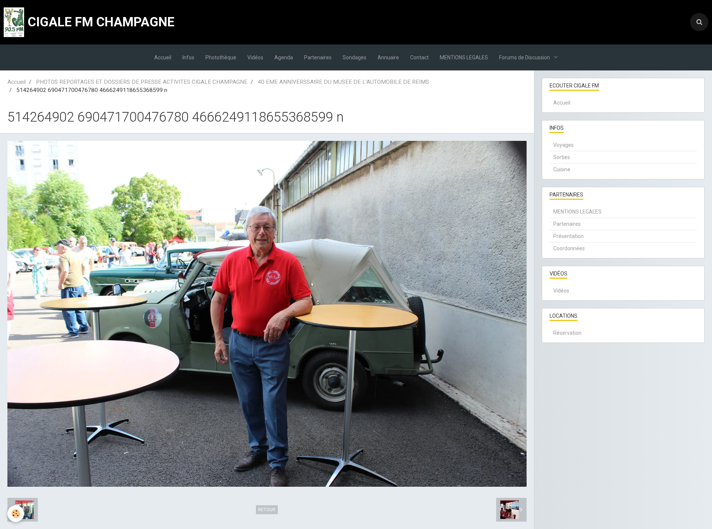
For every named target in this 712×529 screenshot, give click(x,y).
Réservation (567, 333)
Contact (419, 57)
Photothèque (220, 57)
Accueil (162, 57)
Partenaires (318, 57)
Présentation (568, 236)
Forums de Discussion (525, 57)
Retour (267, 509)
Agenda (283, 57)
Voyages (563, 145)
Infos (188, 57)
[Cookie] (15, 513)
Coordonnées (569, 248)
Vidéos (255, 57)
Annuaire (388, 57)
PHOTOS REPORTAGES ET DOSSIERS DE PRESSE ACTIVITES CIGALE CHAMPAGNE (141, 82)
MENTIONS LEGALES (464, 57)
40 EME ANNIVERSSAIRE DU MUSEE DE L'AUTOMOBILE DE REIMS (343, 82)
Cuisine (561, 169)
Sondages (354, 57)
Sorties (561, 157)
